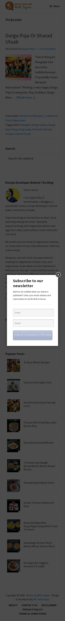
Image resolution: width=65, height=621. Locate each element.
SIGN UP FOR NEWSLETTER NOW (32, 335)
